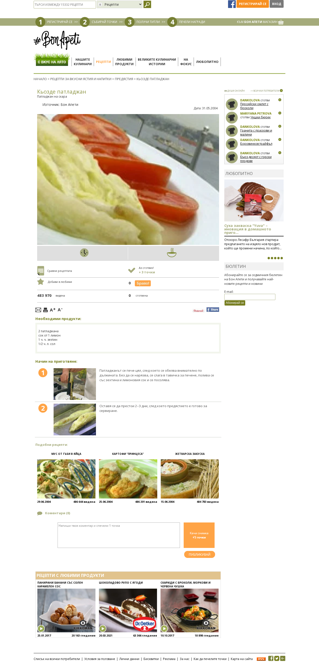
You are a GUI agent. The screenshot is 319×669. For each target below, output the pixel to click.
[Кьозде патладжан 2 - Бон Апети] (75, 419)
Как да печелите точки (210, 659)
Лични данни (129, 659)
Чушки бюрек (260, 117)
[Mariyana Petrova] (232, 118)
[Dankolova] (232, 104)
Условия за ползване (99, 659)
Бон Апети (69, 104)
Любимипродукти (124, 61)
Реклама (169, 659)
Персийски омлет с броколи (254, 106)
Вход (276, 4)
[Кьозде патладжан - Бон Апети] (75, 384)
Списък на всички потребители (57, 659)
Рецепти (103, 62)
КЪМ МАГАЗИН (257, 22)
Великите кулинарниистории (157, 61)
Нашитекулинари (83, 61)
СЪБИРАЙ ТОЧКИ (104, 22)
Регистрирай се (252, 4)
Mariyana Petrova (255, 113)
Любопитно (207, 62)
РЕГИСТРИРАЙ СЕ (59, 22)
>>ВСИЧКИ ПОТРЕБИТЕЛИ (264, 90)
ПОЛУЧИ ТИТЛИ (148, 22)
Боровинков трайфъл (256, 144)
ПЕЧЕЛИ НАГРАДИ (192, 22)
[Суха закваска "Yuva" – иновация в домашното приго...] (268, 258)
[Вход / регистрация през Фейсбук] (232, 4)
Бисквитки (151, 659)
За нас (184, 659)
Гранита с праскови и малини (256, 132)
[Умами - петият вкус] (278, 258)
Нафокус (186, 61)
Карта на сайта (242, 659)
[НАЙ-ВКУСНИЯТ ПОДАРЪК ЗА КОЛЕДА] (275, 258)
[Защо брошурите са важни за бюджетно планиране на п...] (281, 258)
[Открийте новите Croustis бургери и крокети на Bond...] (272, 258)
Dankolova (250, 100)
